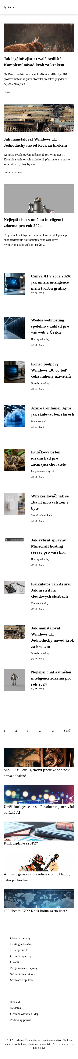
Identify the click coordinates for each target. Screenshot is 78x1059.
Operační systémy (13, 172)
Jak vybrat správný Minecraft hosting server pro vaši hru (48, 546)
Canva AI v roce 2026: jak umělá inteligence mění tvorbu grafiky (51, 282)
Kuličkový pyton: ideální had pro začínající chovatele (48, 458)
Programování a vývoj (42, 471)
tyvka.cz (9, 7)
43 (52, 730)
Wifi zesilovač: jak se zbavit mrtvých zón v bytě (50, 502)
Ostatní (7, 92)
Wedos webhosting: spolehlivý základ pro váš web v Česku (50, 326)
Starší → (69, 730)
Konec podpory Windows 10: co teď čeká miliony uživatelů (51, 370)
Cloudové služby (40, 421)
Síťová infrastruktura (41, 515)
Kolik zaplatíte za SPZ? (21, 843)
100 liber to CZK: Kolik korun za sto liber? (35, 911)
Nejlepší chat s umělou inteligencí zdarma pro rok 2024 (51, 678)
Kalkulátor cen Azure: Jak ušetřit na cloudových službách (51, 590)
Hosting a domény (40, 339)
